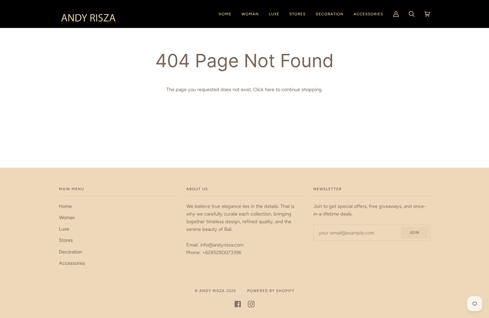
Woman (67, 218)
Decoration (70, 252)
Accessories (72, 263)
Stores (66, 240)
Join (414, 232)
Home (65, 206)
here (269, 89)
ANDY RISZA (212, 290)
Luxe (64, 229)
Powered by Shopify (270, 290)
